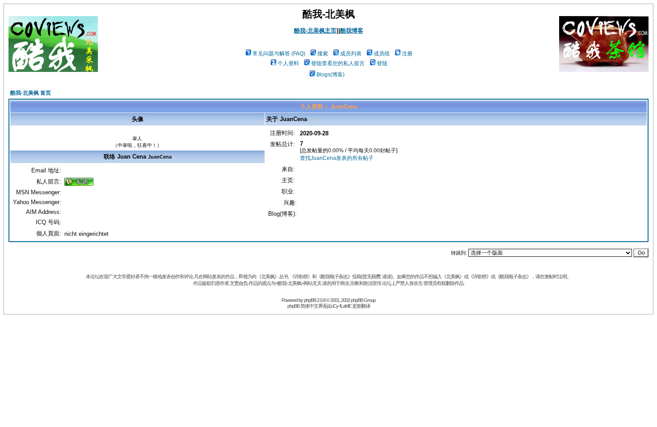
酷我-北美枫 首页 (30, 93)
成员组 (382, 53)
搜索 (322, 53)
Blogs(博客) (330, 74)
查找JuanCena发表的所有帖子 (337, 158)
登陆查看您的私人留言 (338, 63)
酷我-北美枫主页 (315, 30)
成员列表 (351, 53)
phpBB (310, 300)
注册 (407, 53)
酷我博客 (351, 30)
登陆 (382, 63)
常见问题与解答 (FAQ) (279, 53)
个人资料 (288, 63)
